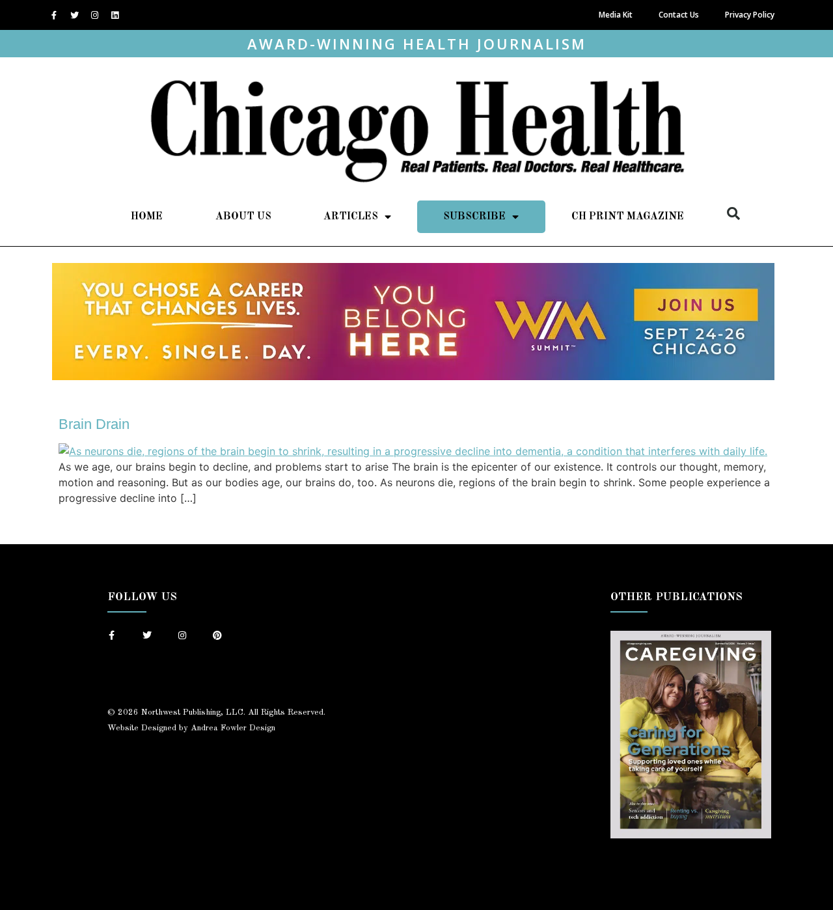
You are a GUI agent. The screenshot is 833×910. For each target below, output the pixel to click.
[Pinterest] (217, 635)
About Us (243, 217)
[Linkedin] (114, 15)
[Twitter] (74, 15)
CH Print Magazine (627, 217)
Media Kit (616, 14)
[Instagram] (94, 15)
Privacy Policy (749, 14)
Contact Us (679, 14)
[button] (733, 213)
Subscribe (474, 217)
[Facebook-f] (54, 15)
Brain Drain (94, 424)
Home (147, 217)
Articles (350, 217)
